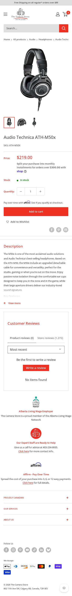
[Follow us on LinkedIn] (41, 549)
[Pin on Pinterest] (58, 229)
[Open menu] (5, 14)
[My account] (58, 14)
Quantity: (9, 191)
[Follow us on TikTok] (34, 549)
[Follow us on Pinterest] (20, 549)
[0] (65, 14)
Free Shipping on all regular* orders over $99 (36, 2)
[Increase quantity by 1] (40, 191)
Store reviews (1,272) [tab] (50, 338)
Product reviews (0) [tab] (22, 338)
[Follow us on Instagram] (13, 549)
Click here (23, 451)
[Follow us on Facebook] (6, 549)
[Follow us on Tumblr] (48, 549)
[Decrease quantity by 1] (21, 191)
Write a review (36, 368)
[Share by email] (65, 229)
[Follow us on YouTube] (27, 549)
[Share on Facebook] (51, 229)
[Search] (63, 28)
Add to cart (36, 211)
